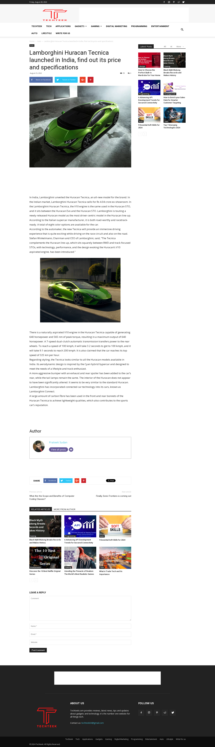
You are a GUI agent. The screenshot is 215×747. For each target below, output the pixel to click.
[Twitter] (183, 2)
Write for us (63, 33)
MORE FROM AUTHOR (64, 509)
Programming (139, 26)
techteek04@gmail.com (92, 722)
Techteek (36, 26)
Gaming (95, 26)
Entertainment (160, 26)
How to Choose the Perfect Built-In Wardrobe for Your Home (149, 72)
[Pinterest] (174, 2)
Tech (48, 26)
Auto (34, 33)
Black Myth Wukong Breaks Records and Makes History (172, 72)
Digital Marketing (116, 26)
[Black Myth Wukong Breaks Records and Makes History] (45, 526)
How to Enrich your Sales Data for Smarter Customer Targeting (174, 100)
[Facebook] (164, 2)
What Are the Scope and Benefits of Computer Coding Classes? (51, 497)
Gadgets (79, 26)
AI (171, 46)
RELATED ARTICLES (40, 509)
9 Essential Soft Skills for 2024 (112, 540)
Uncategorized (169, 94)
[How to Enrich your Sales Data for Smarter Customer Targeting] (175, 87)
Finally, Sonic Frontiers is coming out (113, 496)
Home (32, 41)
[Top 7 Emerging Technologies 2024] (175, 115)
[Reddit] (178, 2)
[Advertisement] (134, 14)
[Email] (71, 449)
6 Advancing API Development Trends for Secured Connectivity (149, 100)
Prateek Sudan (58, 442)
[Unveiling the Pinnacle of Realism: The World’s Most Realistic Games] (80, 558)
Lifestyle (47, 33)
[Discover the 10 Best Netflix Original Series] (45, 558)
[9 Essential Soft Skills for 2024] (115, 526)
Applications (63, 26)
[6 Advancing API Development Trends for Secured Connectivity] (80, 526)
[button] (182, 29)
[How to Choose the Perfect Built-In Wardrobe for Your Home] (149, 60)
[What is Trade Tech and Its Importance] (115, 558)
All (165, 46)
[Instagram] (169, 2)
